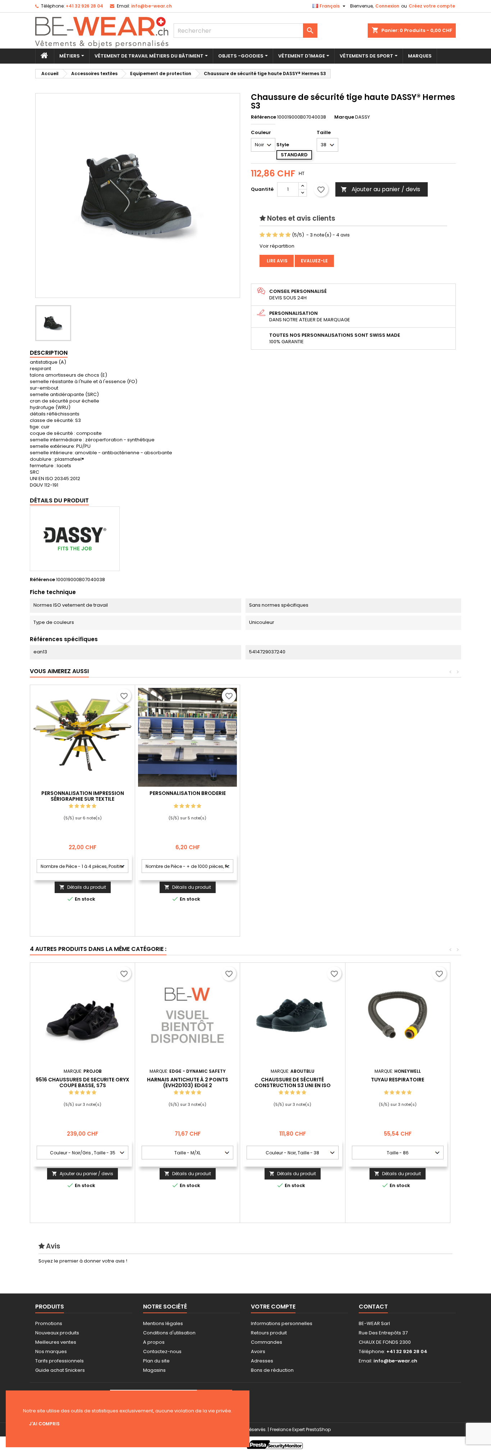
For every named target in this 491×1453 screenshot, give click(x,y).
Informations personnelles (281, 1323)
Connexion (387, 6)
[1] (262, 235)
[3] (275, 235)
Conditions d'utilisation (169, 1332)
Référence (263, 117)
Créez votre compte (432, 6)
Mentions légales (163, 1323)
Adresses (262, 1360)
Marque (344, 117)
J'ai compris (44, 1424)
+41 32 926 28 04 (84, 6)
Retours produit (269, 1332)
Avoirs (258, 1351)
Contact (373, 1306)
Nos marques (51, 1351)
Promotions (48, 1323)
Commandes (266, 1342)
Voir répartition (277, 246)
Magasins (154, 1370)
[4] (281, 235)
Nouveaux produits (57, 1332)
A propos (154, 1342)
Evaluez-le (314, 261)
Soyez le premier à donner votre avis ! (82, 1260)
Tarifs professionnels (59, 1360)
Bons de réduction (272, 1370)
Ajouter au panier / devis (380, 189)
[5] (288, 235)
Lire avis (277, 261)
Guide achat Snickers (60, 1370)
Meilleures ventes (55, 1342)
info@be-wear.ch (151, 6)
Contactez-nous (162, 1351)
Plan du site (156, 1360)
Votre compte (273, 1306)
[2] (268, 235)
